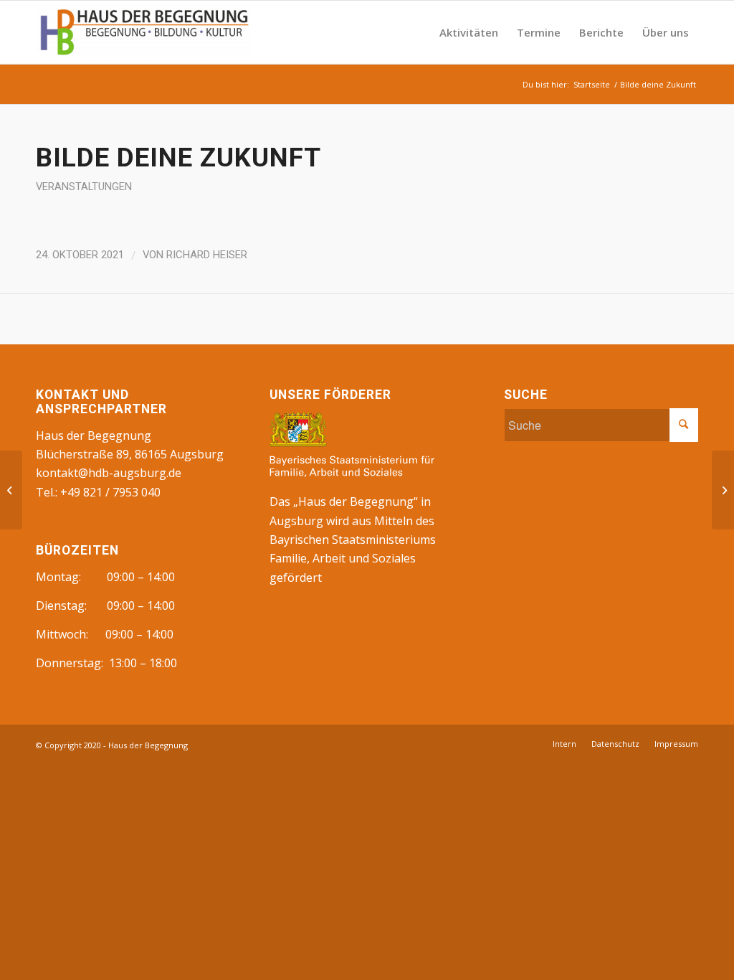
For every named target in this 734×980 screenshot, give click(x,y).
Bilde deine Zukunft (178, 157)
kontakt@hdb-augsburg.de (108, 473)
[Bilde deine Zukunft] (11, 490)
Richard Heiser (206, 254)
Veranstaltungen (84, 186)
